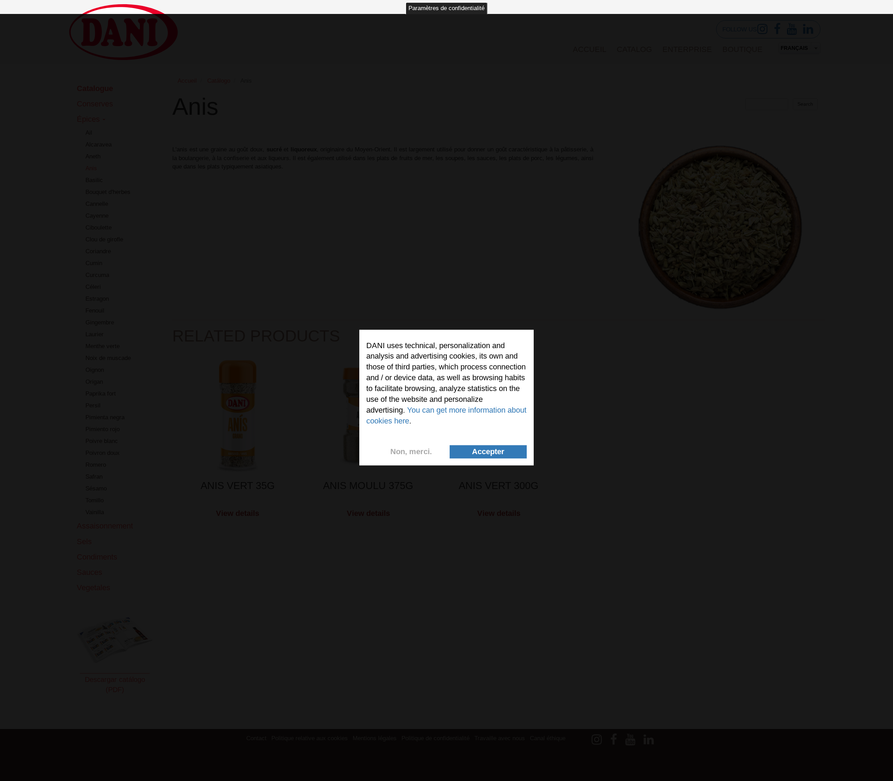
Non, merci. (411, 451)
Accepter (488, 451)
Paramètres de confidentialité (446, 8)
